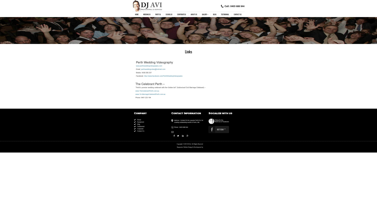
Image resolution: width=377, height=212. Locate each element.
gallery (204, 15)
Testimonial (225, 15)
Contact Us (238, 15)
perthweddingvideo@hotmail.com (153, 69)
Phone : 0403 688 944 (181, 127)
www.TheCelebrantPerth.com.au (147, 91)
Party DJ (158, 15)
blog (214, 15)
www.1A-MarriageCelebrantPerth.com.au (150, 94)
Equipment (140, 122)
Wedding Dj (147, 15)
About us (194, 15)
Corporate (140, 129)
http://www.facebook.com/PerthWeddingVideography (163, 76)
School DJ (169, 15)
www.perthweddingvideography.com (149, 66)
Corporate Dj (181, 15)
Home (136, 15)
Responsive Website (182, 147)
